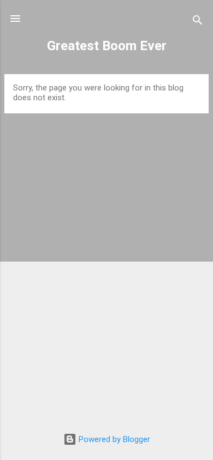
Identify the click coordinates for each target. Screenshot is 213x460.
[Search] (197, 22)
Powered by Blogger (113, 439)
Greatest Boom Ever (107, 45)
